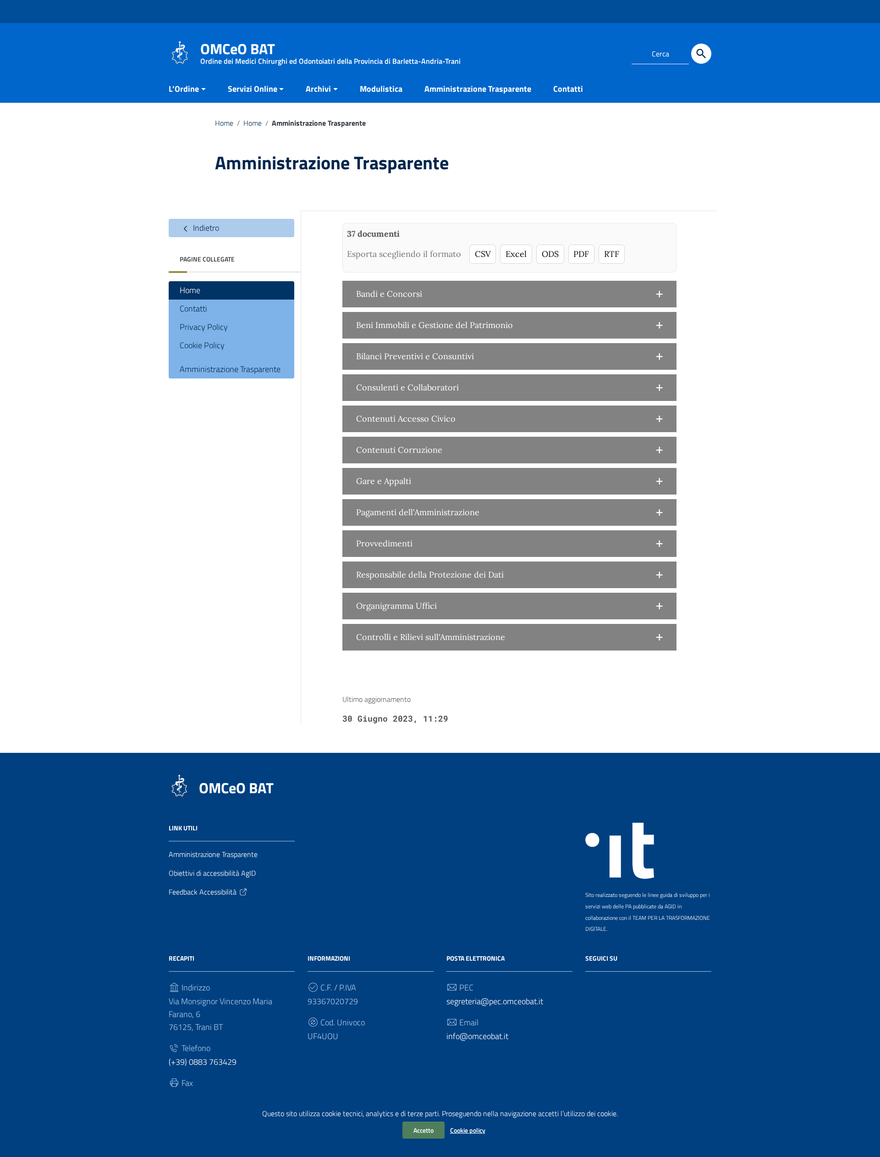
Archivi (318, 89)
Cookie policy (467, 1130)
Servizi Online (252, 89)
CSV (483, 254)
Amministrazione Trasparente (477, 89)
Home (224, 122)
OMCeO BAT (236, 788)
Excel (516, 254)
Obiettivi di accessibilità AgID (212, 873)
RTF (611, 254)
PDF (581, 254)
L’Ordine (184, 89)
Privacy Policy (204, 327)
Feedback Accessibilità (202, 891)
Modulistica (381, 89)
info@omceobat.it (477, 1036)
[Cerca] (701, 54)
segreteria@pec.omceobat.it (494, 1001)
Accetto (423, 1130)
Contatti (568, 89)
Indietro (205, 228)
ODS (550, 254)
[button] (509, 294)
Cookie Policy (202, 345)
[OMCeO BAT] (180, 52)
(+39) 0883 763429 (202, 1062)
